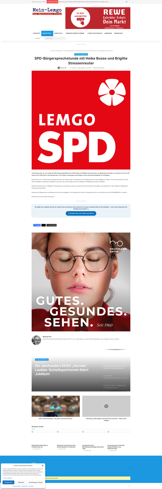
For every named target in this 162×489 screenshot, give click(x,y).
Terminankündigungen (69, 50)
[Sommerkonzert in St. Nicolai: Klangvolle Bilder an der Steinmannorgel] (119, 437)
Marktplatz (58, 33)
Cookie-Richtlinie (16, 486)
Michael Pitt (63, 67)
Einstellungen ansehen (36, 482)
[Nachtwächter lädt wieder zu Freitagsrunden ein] (43, 437)
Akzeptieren (8, 482)
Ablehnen (21, 482)
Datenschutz (25, 486)
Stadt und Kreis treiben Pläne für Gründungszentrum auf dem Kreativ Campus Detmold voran (83, 1)
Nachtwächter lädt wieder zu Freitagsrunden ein (40, 446)
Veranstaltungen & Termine (75, 33)
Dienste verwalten (7, 478)
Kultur (37, 359)
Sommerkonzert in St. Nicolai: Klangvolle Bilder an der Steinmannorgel (116, 447)
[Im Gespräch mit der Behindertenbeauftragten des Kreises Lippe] (93, 437)
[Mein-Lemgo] (47, 11)
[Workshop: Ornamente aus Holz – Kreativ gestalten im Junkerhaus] (68, 437)
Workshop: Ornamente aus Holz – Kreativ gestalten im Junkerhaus (66, 446)
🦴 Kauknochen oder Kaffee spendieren (81, 213)
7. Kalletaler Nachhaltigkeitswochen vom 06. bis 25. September (61, 370)
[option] (81, 370)
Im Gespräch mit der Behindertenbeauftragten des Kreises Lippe (93, 447)
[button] (43, 465)
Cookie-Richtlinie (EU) (94, 33)
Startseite (36, 33)
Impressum (31, 486)
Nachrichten (46, 33)
